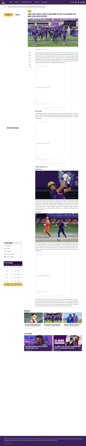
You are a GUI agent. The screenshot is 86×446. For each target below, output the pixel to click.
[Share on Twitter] (29, 55)
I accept (9, 443)
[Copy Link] (29, 64)
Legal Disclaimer (54, 438)
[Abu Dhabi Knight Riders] (3, 2)
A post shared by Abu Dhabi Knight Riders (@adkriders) (53, 107)
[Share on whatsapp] (29, 61)
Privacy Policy (46, 438)
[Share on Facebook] (29, 52)
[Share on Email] (29, 58)
